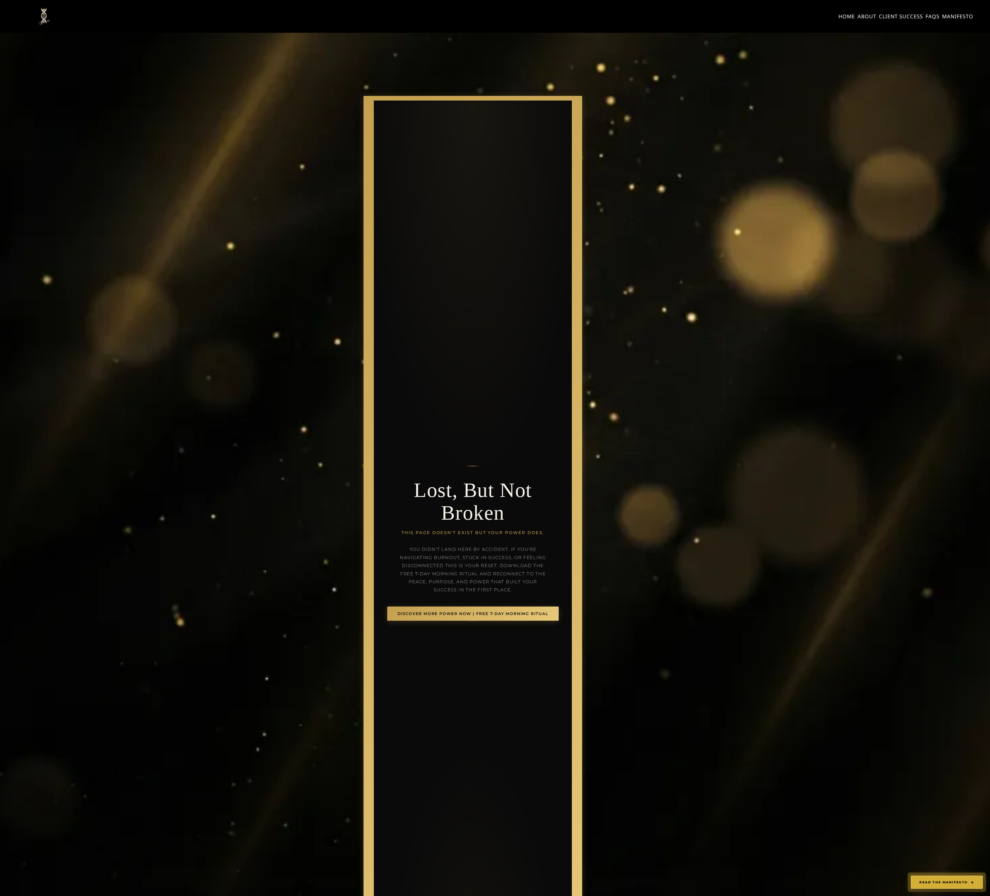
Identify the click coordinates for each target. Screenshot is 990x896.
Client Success (901, 16)
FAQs (932, 16)
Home (846, 16)
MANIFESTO (957, 16)
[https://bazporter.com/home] (44, 16)
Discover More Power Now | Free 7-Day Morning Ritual (473, 613)
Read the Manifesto (946, 882)
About (866, 16)
